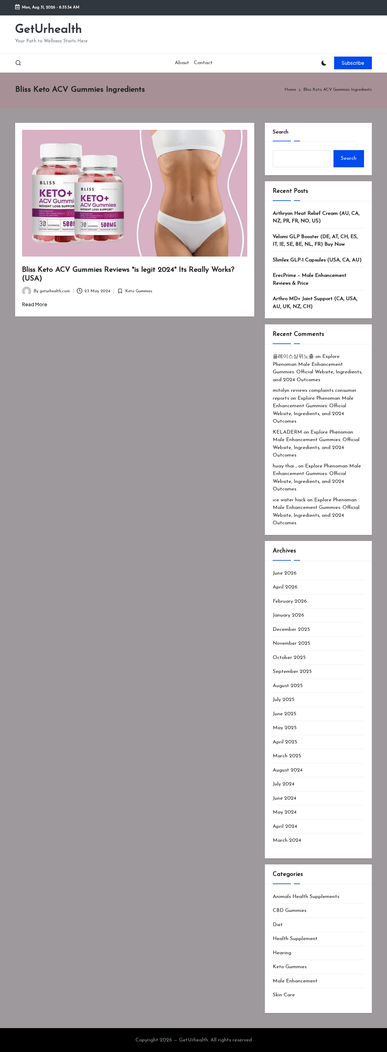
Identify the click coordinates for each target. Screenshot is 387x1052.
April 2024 (285, 826)
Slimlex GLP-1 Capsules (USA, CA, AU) (317, 260)
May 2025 (285, 727)
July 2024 (283, 784)
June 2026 (285, 573)
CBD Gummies (289, 910)
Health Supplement (295, 938)
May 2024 (285, 812)
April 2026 (285, 587)
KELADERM (287, 432)
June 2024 (284, 798)
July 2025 (283, 699)
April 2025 (285, 742)
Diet (278, 924)
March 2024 (287, 840)
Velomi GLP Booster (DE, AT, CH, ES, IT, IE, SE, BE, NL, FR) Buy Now (315, 240)
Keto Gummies (138, 291)
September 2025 (292, 671)
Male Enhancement (295, 981)
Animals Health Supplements (306, 896)
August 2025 (288, 685)
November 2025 (291, 643)
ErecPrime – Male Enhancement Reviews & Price (309, 279)
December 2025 (291, 629)
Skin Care (284, 995)
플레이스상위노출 (293, 356)
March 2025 (287, 756)
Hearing (282, 952)
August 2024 (288, 770)
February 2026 (290, 601)
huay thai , (285, 466)
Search (280, 132)
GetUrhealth (48, 30)
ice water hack (289, 500)
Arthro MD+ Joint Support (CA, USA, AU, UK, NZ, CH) (315, 302)
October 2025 (289, 657)
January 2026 (288, 615)
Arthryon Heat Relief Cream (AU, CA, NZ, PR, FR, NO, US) (316, 217)
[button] (353, 63)
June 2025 (284, 713)
